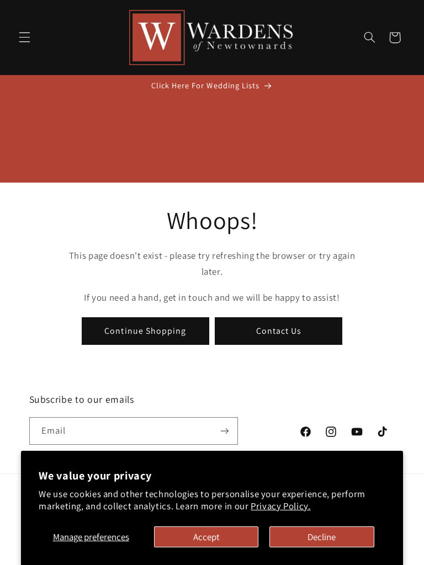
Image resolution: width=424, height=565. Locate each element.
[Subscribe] (224, 430)
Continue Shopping (145, 331)
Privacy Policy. (280, 506)
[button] (24, 37)
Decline (322, 537)
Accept (206, 537)
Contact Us (279, 331)
